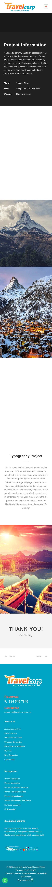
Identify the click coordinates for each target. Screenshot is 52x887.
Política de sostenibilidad (14, 746)
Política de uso (10, 733)
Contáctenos (9, 759)
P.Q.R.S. (8, 751)
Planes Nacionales (12, 783)
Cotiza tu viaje (10, 809)
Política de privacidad (13, 738)
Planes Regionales (12, 779)
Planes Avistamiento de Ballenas (17, 800)
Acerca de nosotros (12, 729)
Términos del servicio (13, 742)
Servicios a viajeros (12, 805)
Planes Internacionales (13, 796)
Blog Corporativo (11, 755)
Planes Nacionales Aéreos (15, 792)
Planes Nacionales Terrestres (16, 787)
